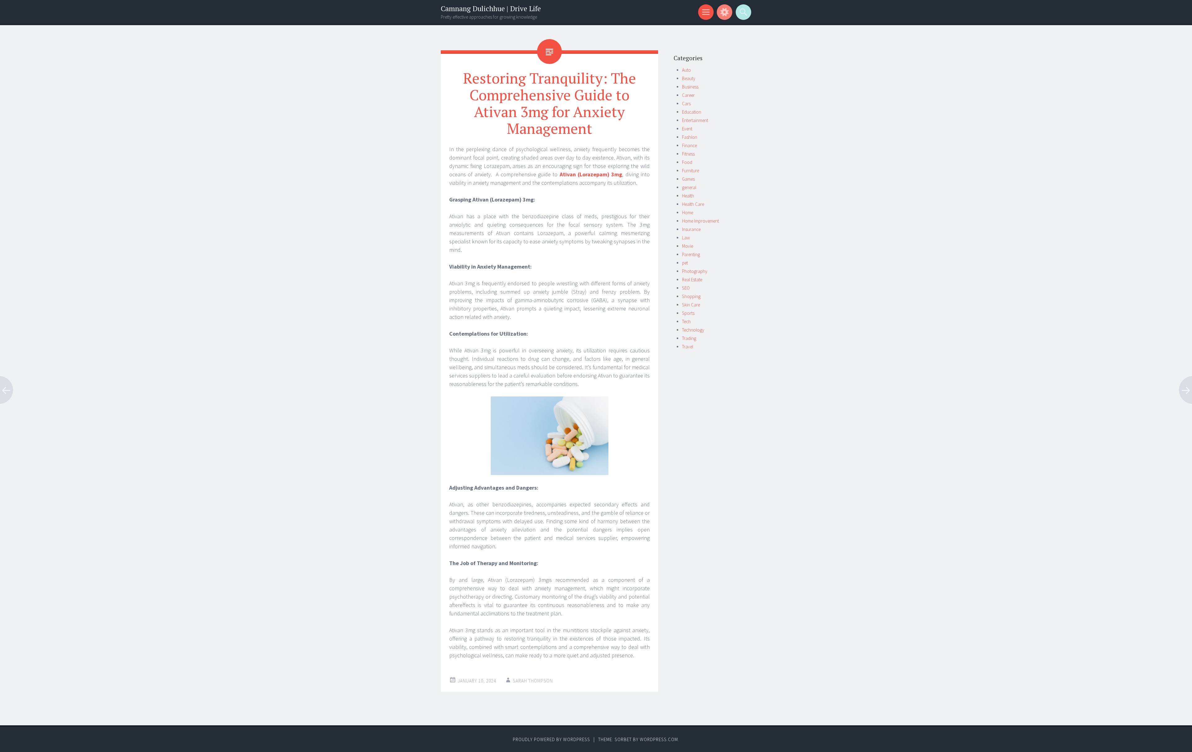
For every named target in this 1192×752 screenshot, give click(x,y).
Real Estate (692, 280)
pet (685, 263)
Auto (686, 70)
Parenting (691, 254)
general (689, 187)
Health (688, 196)
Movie (687, 246)
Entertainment (695, 120)
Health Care (693, 204)
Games (688, 179)
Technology (693, 330)
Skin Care (691, 305)
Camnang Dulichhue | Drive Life (491, 8)
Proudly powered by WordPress (551, 739)
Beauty (688, 78)
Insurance (691, 229)
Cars (686, 103)
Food (687, 162)
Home (687, 212)
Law (686, 238)
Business (690, 87)
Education (691, 112)
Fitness (688, 154)
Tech (686, 321)
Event (687, 129)
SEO (686, 288)
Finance (689, 145)
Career (688, 95)
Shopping (691, 296)
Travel (687, 347)
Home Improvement (700, 221)
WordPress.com (659, 739)
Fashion (689, 137)
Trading (689, 338)
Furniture (690, 171)
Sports (688, 313)
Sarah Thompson (533, 681)
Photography (694, 271)
